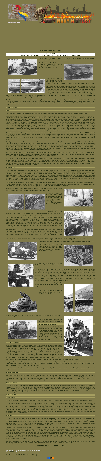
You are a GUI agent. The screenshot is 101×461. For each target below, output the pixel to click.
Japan (8, 110)
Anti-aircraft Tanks (12, 372)
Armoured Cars (11, 167)
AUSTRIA (9, 415)
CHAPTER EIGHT (11, 107)
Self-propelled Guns (12, 342)
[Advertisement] (50, 38)
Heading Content (55, 50)
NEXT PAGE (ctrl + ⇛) (61, 446)
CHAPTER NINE (11, 394)
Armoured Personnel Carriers (48, 324)
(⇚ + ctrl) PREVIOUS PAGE (41, 446)
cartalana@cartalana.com (38, 455)
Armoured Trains (11, 383)
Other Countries (11, 397)
